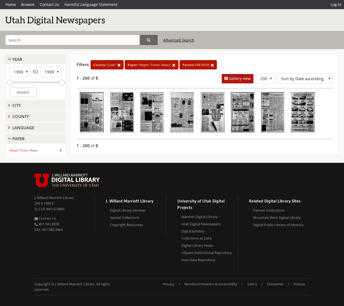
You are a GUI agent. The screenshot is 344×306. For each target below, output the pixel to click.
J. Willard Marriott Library (54, 197)
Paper (18, 138)
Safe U (252, 284)
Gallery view (239, 78)
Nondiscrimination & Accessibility (210, 284)
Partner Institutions (269, 210)
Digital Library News (197, 245)
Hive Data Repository (198, 259)
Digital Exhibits (193, 231)
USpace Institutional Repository (206, 252)
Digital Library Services (128, 210)
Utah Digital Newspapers (201, 224)
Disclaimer (275, 284)
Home (10, 4)
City (16, 105)
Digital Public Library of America (278, 224)
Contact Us (49, 4)
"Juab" (105, 65)
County (20, 116)
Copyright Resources (126, 224)
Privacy (168, 284)
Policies (299, 284)
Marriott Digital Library (199, 216)
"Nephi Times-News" (150, 65)
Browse (27, 4)
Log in (336, 4)
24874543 (196, 65)
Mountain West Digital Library (277, 217)
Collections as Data (196, 238)
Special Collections (124, 217)
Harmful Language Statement (90, 4)
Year (17, 59)
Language (23, 127)
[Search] (149, 40)
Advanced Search (178, 40)
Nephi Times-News (24, 150)
